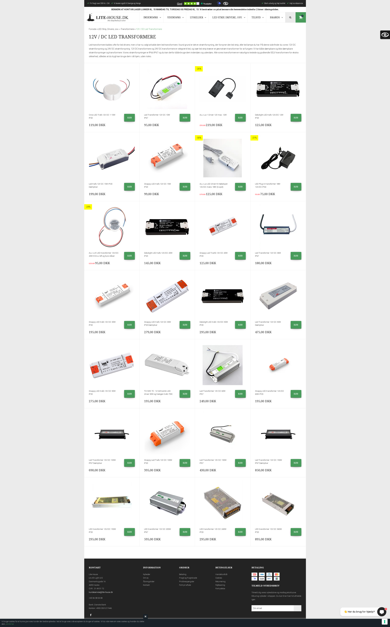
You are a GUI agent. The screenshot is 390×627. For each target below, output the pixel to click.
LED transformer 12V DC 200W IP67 (157, 530)
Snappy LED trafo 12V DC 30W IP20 (102, 323)
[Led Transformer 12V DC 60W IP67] (223, 365)
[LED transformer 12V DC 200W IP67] (167, 503)
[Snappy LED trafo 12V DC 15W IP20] (167, 158)
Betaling (182, 574)
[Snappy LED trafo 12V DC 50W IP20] (112, 365)
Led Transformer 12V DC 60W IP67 (212, 392)
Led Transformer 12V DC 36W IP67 (268, 254)
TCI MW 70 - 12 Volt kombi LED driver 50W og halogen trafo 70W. (158, 392)
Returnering (220, 581)
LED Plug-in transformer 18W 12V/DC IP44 (267, 185)
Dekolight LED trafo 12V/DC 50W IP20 (214, 323)
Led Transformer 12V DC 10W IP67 (157, 116)
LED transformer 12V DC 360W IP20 (268, 530)
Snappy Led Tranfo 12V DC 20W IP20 (214, 254)
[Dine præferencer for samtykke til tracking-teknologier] (385, 622)
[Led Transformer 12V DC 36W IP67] (278, 227)
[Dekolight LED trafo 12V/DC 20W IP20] (167, 227)
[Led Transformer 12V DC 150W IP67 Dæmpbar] (278, 434)
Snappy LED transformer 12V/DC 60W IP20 (269, 392)
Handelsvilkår (221, 574)
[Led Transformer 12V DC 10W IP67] (167, 89)
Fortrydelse (220, 588)
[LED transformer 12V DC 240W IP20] (223, 503)
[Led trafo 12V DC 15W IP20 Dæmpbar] (112, 158)
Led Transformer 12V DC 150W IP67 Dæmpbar (268, 461)
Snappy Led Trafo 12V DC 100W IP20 (158, 461)
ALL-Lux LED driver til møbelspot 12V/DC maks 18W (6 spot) (213, 185)
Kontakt (146, 585)
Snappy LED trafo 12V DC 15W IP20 (157, 185)
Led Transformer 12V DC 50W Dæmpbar (268, 323)
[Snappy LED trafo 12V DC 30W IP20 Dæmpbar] (167, 296)
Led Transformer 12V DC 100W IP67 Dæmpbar (102, 461)
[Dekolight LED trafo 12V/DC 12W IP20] (278, 89)
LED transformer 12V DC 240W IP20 (213, 530)
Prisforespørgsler (186, 581)
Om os (146, 578)
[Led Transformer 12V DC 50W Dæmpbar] (278, 296)
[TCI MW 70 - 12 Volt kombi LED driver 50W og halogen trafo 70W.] (167, 365)
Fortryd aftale (185, 585)
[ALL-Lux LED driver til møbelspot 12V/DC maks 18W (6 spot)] (223, 158)
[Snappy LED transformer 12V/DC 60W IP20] (278, 365)
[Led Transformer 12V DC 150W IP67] (223, 434)
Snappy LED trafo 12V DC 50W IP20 (102, 392)
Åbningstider (148, 581)
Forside (92, 29)
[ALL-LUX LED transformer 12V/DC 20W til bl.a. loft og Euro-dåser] (112, 227)
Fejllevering (220, 585)
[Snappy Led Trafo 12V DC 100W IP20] (167, 434)
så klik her (10, 624)
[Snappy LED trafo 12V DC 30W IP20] (112, 296)
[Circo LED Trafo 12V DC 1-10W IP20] (112, 89)
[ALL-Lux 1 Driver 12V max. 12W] (223, 89)
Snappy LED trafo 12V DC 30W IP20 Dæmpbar (157, 323)
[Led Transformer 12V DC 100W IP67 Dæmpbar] (112, 434)
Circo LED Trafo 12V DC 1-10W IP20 (102, 116)
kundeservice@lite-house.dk (101, 592)
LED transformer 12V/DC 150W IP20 (102, 530)
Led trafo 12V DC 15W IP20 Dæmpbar (100, 185)
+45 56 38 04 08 (95, 598)
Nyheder (146, 574)
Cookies (218, 578)
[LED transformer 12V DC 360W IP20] (278, 503)
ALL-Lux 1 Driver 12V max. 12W (213, 115)
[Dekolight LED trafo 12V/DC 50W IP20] (223, 296)
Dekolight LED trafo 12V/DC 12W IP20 (269, 116)
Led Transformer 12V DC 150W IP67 (213, 461)
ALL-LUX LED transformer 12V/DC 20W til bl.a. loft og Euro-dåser (104, 254)
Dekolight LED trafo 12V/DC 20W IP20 (158, 254)
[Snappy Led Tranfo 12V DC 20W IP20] (223, 227)
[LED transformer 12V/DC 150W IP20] (112, 503)
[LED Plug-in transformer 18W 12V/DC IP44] (278, 158)
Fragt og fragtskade (188, 578)
